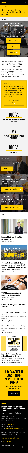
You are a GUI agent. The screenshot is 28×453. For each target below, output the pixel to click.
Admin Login (7, 441)
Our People (12, 46)
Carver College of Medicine (8, 7)
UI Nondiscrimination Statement (15, 447)
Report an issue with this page (10, 438)
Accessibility (4, 448)
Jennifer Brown (8, 299)
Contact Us (13, 393)
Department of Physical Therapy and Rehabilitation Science (13, 12)
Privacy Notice (4, 447)
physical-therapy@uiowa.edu (14, 428)
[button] (25, 2)
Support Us (12, 52)
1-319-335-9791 (11, 424)
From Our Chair (12, 41)
